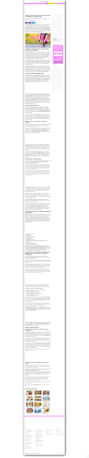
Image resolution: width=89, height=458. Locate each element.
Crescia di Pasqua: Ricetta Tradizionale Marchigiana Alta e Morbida (39, 431)
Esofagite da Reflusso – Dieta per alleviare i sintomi (29, 413)
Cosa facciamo (43, 3)
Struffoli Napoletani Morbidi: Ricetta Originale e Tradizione (39, 437)
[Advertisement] (44, 9)
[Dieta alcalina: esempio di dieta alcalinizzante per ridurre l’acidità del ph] (46, 399)
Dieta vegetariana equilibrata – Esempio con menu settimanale (37, 401)
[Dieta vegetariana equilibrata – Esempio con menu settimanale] (37, 399)
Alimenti (37, 3)
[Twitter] (28, 23)
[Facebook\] (26, 23)
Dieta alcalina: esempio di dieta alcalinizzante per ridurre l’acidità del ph (46, 401)
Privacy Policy (62, 453)
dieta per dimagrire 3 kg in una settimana (40, 215)
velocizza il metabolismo (39, 100)
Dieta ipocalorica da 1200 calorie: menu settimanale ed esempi (29, 395)
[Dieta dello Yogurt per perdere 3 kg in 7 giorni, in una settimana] (46, 393)
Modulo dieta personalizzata (49, 433)
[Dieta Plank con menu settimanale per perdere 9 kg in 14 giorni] (29, 399)
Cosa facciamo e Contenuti (49, 430)
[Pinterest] (29, 23)
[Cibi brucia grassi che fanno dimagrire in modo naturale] (29, 404)
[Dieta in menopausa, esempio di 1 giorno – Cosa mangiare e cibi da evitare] (46, 404)
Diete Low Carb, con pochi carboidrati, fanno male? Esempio (45, 413)
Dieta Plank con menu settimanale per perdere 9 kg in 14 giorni (29, 401)
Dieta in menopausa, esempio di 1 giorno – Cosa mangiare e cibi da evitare (46, 407)
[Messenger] (33, 23)
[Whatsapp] (35, 23)
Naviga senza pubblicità (52, 3)
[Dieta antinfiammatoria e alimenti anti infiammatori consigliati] (37, 404)
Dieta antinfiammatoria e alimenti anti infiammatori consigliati (37, 407)
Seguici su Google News (60, 434)
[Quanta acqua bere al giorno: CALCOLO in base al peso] (37, 410)
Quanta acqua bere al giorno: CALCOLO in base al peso (37, 413)
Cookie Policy (57, 453)
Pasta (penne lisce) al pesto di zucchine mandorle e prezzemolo (39, 441)
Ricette (40, 3)
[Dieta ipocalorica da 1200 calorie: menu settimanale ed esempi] (29, 393)
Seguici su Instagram (60, 432)
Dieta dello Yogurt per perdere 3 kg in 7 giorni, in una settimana (46, 395)
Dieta (35, 3)
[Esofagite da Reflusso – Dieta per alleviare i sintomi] (29, 410)
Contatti (47, 3)
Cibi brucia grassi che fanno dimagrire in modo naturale (29, 407)
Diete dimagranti (55, 40)
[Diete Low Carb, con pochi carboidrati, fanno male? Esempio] (46, 410)
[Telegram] (31, 23)
